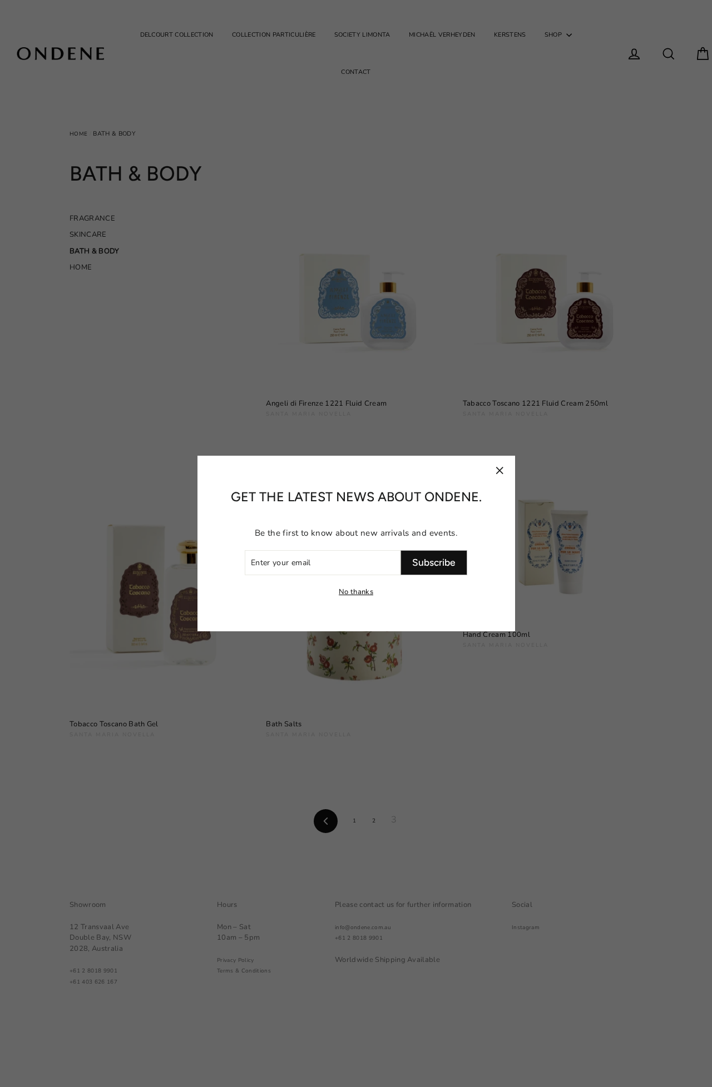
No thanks (356, 592)
